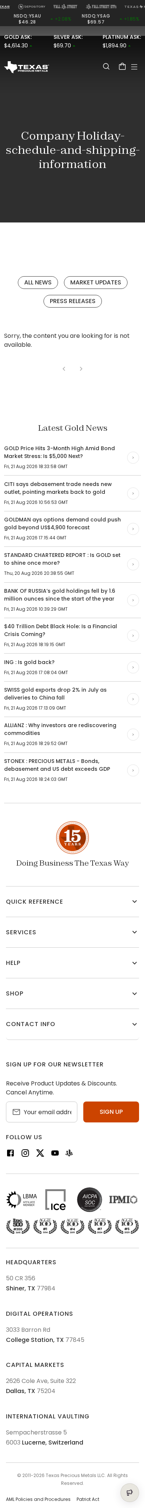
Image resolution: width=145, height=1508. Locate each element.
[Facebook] (10, 1154)
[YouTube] (55, 1154)
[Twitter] (40, 1154)
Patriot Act (88, 1499)
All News (38, 282)
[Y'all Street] (69, 1154)
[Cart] (122, 66)
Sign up (111, 1111)
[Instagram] (25, 1154)
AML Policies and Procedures (38, 1499)
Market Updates (95, 282)
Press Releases (73, 301)
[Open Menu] (134, 67)
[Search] (106, 66)
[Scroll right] (133, 457)
